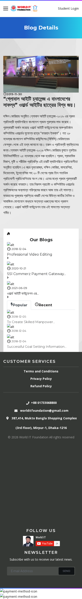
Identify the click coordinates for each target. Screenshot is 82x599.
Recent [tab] (45, 305)
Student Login (68, 8)
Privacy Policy (41, 379)
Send (66, 571)
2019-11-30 (14, 94)
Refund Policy (41, 386)
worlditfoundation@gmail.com (44, 410)
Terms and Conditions (41, 371)
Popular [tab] (20, 305)
